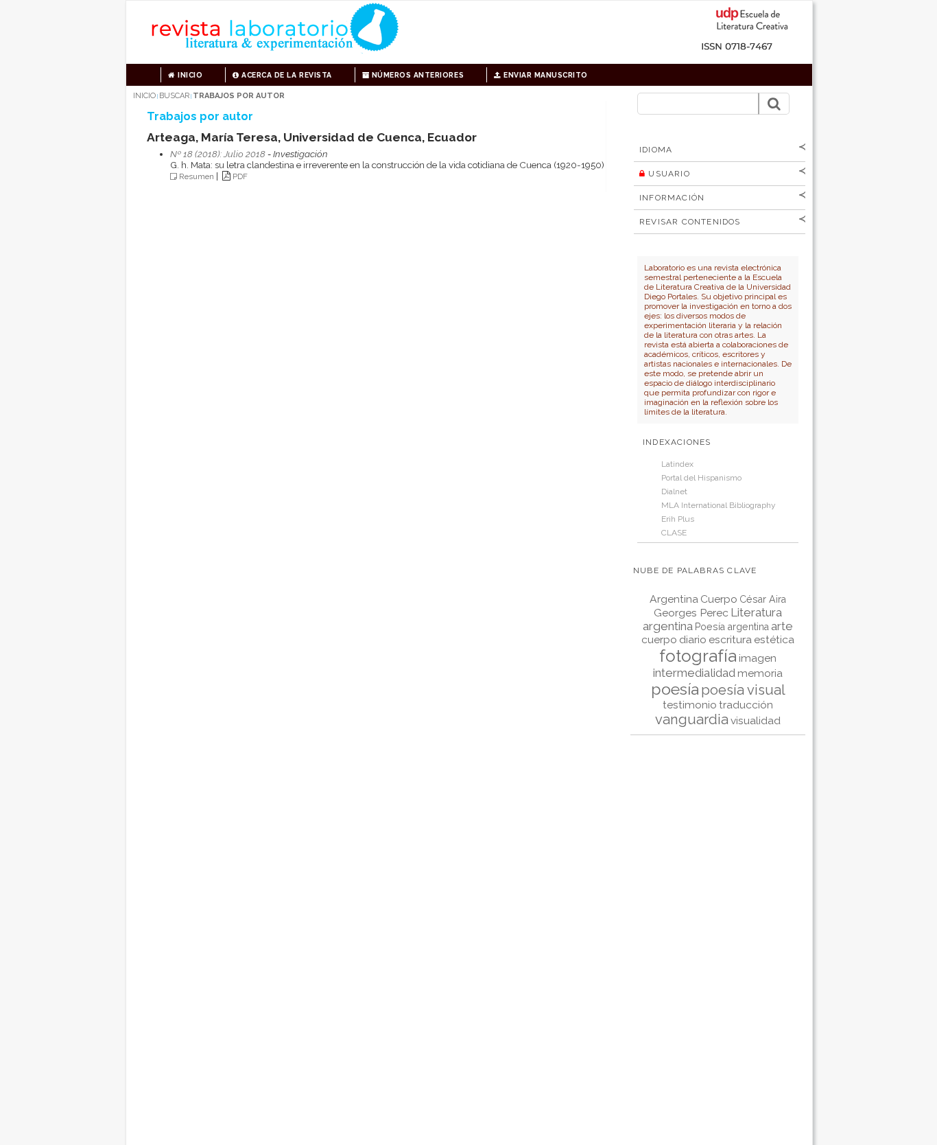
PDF (240, 176)
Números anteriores (416, 75)
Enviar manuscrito (544, 75)
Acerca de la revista (285, 75)
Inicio (189, 75)
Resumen (196, 176)
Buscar (174, 95)
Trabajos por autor (239, 95)
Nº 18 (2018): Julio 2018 (217, 153)
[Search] (774, 104)
